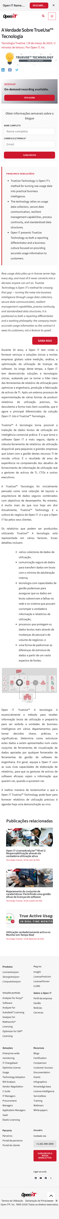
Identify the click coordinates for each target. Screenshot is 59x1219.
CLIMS (37, 986)
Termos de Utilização (12, 1200)
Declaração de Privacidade (39, 1200)
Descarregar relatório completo (40, 5)
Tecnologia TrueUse (13, 43)
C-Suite (6, 1091)
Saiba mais (45, 341)
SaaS (5, 1115)
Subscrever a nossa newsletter (45, 1155)
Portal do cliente (11, 1145)
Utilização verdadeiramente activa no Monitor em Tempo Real (28, 933)
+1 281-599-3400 (44, 1144)
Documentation (42, 1072)
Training (38, 1100)
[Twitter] (16, 70)
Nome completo (12, 125)
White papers (41, 1110)
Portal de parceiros (13, 1140)
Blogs (36, 1053)
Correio (15, 138)
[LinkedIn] (36, 1178)
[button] (43, 16)
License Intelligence (44, 1091)
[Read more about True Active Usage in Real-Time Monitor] (29, 918)
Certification (40, 1058)
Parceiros (7, 1136)
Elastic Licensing (11, 1120)
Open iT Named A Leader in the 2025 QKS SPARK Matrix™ (14, 5)
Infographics (40, 1082)
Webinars (39, 1105)
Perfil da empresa (43, 998)
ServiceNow (40, 1096)
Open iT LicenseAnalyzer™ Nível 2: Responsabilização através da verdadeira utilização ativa (26, 853)
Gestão (37, 1003)
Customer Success (43, 1067)
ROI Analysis (9, 1082)
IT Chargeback (10, 1063)
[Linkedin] (3, 70)
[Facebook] (9, 70)
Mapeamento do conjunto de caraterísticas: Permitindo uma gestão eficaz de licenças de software (28, 894)
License (42, 976)
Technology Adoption (14, 1077)
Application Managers (14, 1110)
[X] (51, 1178)
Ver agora (29, 97)
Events (37, 1077)
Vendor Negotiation (13, 1086)
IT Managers (9, 1096)
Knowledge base (42, 1086)
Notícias (38, 1008)
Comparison (40, 1063)
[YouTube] (41, 1178)
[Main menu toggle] (52, 16)
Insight (37, 972)
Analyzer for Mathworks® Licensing (9, 1021)
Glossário (38, 1130)
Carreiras (38, 1012)
